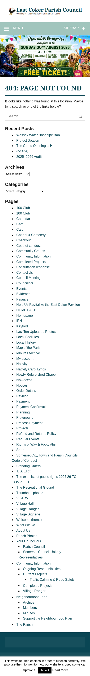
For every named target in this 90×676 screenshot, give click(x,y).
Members (30, 607)
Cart (19, 224)
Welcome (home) (29, 520)
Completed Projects (31, 262)
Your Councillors (28, 541)
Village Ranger (27, 509)
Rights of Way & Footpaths (36, 444)
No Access (24, 380)
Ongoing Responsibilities (41, 569)
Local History (26, 342)
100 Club (23, 208)
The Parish (24, 624)
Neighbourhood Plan (31, 597)
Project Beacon (27, 140)
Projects (22, 428)
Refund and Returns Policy (36, 433)
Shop (20, 450)
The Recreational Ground (35, 487)
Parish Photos (26, 536)
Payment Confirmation (32, 407)
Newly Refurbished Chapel (36, 374)
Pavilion (22, 396)
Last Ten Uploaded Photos (36, 331)
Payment (23, 401)
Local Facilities (27, 337)
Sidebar (71, 28)
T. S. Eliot (23, 471)
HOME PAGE (26, 310)
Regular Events (27, 439)
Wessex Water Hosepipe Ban (38, 135)
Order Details (26, 390)
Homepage (24, 315)
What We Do (25, 525)
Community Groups (30, 251)
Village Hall (25, 503)
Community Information (33, 256)
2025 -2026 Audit (29, 156)
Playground (24, 417)
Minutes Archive (28, 353)
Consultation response (33, 267)
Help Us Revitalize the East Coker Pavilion (48, 304)
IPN (19, 321)
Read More (60, 670)
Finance (22, 299)
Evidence (23, 294)
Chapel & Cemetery (31, 235)
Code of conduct (28, 245)
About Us (23, 530)
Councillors (24, 283)
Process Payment (29, 423)
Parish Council (34, 546)
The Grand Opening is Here (36, 146)
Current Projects (35, 574)
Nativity (21, 364)
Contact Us (24, 272)
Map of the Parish (29, 347)
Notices (22, 385)
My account (24, 358)
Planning (23, 412)
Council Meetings (29, 278)
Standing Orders (28, 466)
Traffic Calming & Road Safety (52, 579)
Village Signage (28, 514)
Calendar (23, 219)
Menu (18, 28)
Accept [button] (44, 670)
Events (21, 288)
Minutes (29, 613)
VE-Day (22, 498)
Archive (28, 602)
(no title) (22, 151)
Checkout (23, 240)
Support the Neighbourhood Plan (47, 618)
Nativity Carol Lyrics (31, 369)
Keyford (22, 326)
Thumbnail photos (29, 493)
